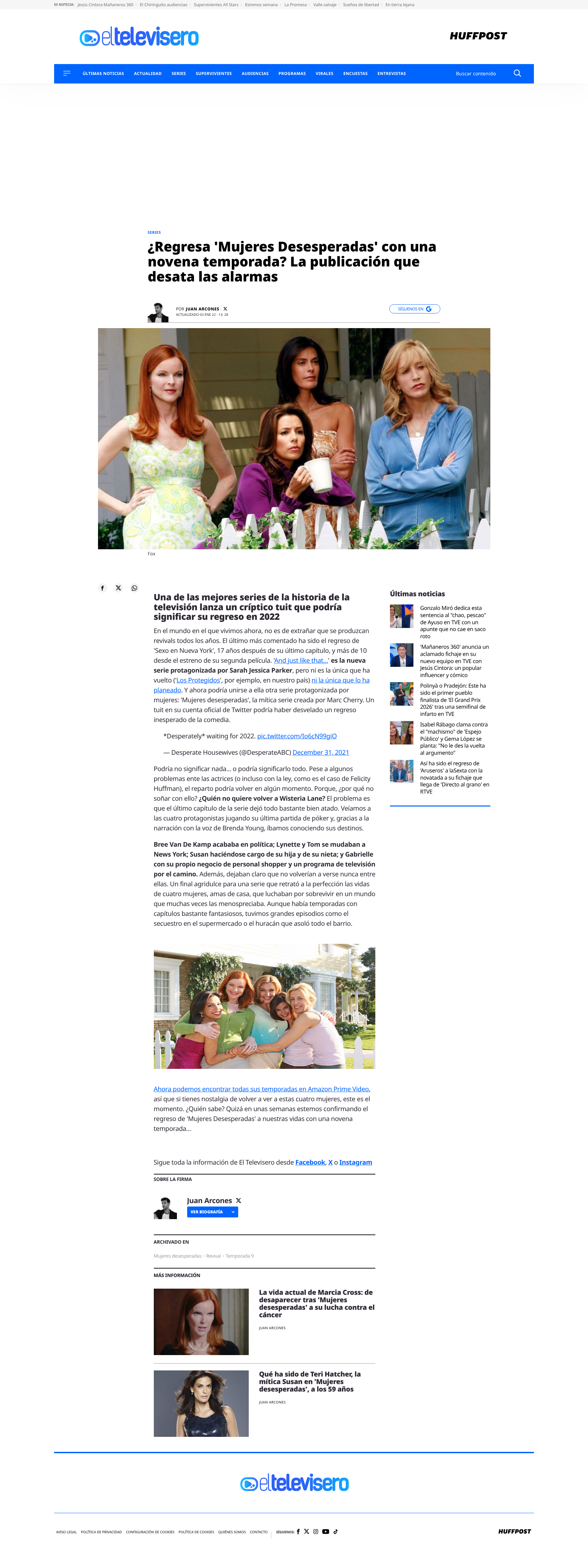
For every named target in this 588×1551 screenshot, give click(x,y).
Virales (324, 74)
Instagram (356, 1162)
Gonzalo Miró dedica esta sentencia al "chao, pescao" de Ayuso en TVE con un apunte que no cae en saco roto (453, 622)
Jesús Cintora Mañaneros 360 (106, 4)
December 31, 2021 (321, 752)
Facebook (310, 1162)
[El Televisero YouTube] (325, 1532)
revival (213, 1256)
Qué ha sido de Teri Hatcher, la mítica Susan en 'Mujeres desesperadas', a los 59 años (310, 1381)
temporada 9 (240, 1256)
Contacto (258, 1532)
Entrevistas (392, 74)
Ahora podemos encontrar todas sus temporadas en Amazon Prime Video (261, 1089)
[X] (225, 309)
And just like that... (301, 660)
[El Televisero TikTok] (335, 1532)
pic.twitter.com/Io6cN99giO (297, 736)
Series (179, 74)
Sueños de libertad (361, 4)
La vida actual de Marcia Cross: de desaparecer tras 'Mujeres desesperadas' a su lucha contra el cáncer (317, 1303)
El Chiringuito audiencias (164, 4)
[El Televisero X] (306, 1532)
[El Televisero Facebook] (298, 1532)
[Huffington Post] (478, 36)
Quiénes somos (232, 1532)
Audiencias (255, 74)
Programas (292, 74)
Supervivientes (214, 74)
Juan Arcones (202, 309)
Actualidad (148, 74)
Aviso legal (66, 1532)
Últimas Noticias (103, 74)
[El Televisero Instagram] (315, 1532)
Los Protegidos (198, 680)
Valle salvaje (325, 4)
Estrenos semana (262, 4)
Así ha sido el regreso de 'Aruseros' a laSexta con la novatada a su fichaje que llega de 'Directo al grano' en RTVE (454, 777)
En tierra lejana (400, 4)
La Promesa (296, 4)
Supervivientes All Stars (217, 4)
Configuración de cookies (150, 1532)
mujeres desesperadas (177, 1256)
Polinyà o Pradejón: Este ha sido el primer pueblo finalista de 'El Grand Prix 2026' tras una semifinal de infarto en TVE (453, 700)
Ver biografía (207, 1212)
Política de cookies (196, 1532)
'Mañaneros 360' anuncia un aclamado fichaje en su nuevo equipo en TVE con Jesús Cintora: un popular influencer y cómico (454, 661)
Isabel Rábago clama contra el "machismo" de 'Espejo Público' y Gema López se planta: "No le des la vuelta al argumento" (454, 738)
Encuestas (355, 74)
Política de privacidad (101, 1532)
